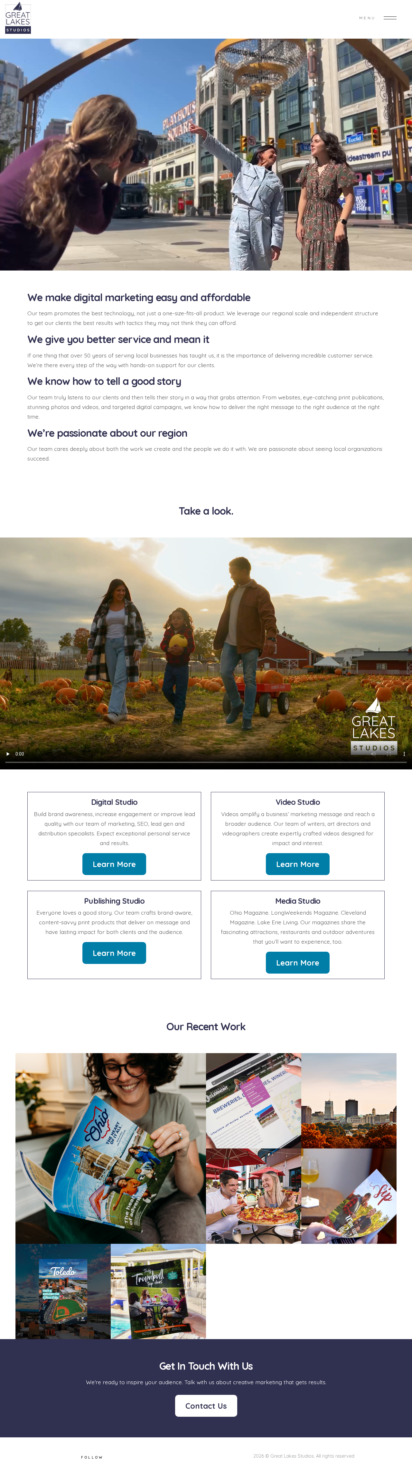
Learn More (114, 864)
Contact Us (206, 1406)
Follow (92, 1457)
